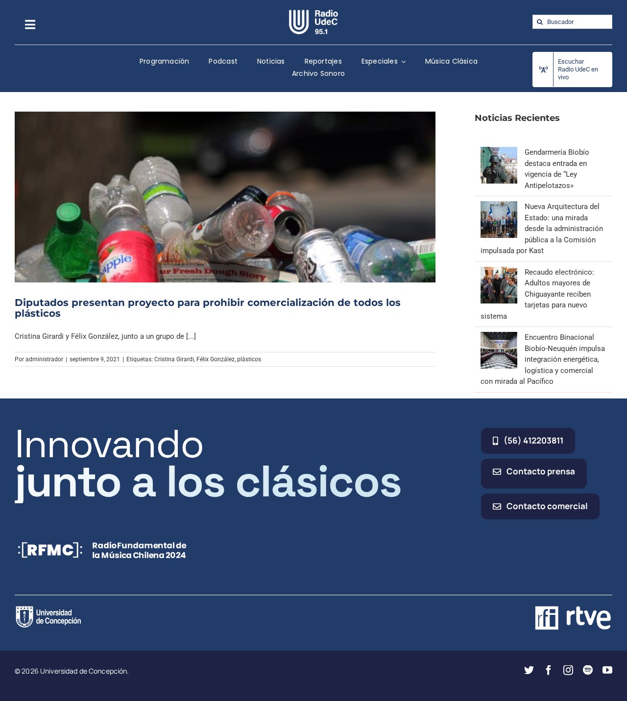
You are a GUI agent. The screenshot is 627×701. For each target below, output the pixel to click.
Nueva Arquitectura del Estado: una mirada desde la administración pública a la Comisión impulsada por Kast (542, 228)
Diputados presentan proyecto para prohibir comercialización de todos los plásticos (208, 308)
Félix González (215, 359)
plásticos (249, 359)
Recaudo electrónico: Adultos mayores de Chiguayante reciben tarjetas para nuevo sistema (537, 294)
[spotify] (588, 670)
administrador (44, 359)
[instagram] (568, 670)
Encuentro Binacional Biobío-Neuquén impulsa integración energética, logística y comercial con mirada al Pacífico (543, 359)
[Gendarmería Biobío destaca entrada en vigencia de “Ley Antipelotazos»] (499, 152)
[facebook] (549, 670)
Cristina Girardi (174, 359)
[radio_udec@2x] (313, 13)
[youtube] (607, 670)
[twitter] (529, 670)
